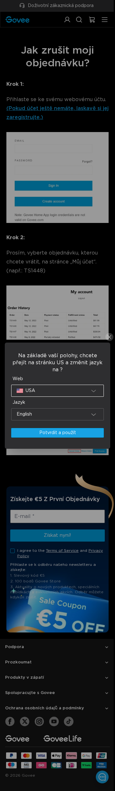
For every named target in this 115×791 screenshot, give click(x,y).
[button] (56, 391)
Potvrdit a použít (55, 433)
